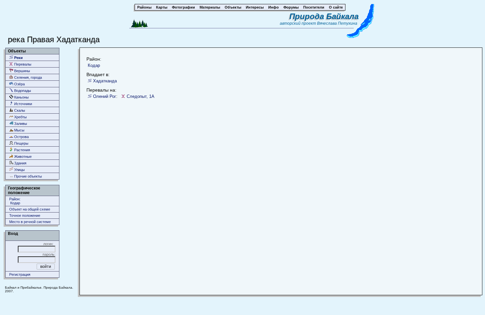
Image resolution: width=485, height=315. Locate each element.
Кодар (94, 65)
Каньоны (21, 97)
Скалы (19, 110)
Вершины (21, 71)
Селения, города (27, 77)
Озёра (19, 84)
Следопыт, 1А (140, 96)
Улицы (19, 170)
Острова (21, 137)
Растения (21, 150)
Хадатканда (105, 80)
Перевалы (22, 64)
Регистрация (19, 274)
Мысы (18, 130)
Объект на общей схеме (29, 209)
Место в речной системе (30, 222)
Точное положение (24, 215)
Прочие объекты (27, 176)
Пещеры (20, 143)
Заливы (20, 124)
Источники (22, 104)
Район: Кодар (14, 201)
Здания (19, 163)
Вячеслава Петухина (337, 23)
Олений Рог (104, 96)
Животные (22, 156)
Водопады (22, 91)
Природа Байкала (324, 16)
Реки (18, 58)
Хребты (20, 117)
